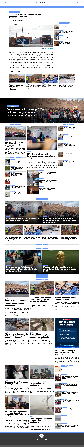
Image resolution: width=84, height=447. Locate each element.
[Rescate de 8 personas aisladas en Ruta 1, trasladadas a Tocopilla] (56, 37)
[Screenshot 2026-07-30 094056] (17, 408)
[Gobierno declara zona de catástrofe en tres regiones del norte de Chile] (60, 154)
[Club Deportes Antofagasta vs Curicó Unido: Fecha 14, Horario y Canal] (7, 181)
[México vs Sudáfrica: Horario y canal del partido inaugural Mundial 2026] (7, 168)
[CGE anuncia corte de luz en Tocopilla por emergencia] (56, 43)
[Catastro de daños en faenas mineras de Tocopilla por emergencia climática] (60, 128)
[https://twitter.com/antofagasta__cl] (37, 439)
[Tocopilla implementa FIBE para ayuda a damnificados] (56, 27)
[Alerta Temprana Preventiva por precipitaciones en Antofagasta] (58, 386)
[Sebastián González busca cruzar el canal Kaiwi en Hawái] (7, 194)
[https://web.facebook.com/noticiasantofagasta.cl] (33, 439)
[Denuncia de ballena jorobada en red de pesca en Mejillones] (58, 426)
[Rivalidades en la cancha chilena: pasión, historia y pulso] (7, 187)
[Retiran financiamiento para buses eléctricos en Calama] (58, 402)
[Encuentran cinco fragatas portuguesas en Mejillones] (58, 410)
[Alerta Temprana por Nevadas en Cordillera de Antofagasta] (58, 418)
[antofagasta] (42, 3)
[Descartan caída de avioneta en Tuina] (58, 369)
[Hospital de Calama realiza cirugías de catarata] (60, 137)
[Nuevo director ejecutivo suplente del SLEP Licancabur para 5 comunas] (58, 377)
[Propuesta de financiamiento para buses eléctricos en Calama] (58, 394)
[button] (12, 72)
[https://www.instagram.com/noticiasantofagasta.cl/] (42, 439)
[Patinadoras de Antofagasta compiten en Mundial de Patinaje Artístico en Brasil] (7, 162)
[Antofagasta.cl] (6, 3)
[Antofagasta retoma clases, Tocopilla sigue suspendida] (60, 145)
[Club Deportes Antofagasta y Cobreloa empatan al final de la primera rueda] (7, 174)
